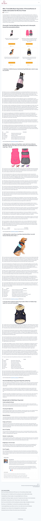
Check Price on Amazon (12, 62)
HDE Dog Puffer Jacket (9, 234)
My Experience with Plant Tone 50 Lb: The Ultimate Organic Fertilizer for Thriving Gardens (15, 476)
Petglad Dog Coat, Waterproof (10, 144)
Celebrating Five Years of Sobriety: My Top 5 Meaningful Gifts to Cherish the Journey (14, 508)
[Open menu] (39, 2)
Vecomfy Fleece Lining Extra (10, 301)
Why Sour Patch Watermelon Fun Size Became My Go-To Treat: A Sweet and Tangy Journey (15, 475)
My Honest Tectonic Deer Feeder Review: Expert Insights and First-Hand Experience (30, 485)
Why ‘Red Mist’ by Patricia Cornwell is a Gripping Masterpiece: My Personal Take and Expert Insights (16, 477)
